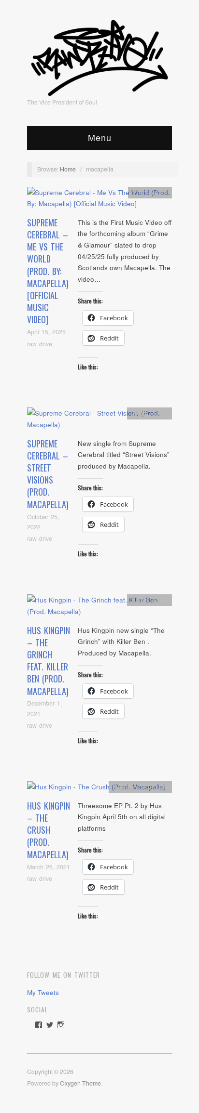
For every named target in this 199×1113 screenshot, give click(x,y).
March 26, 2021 (48, 867)
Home (68, 169)
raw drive (39, 344)
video (160, 192)
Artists (141, 192)
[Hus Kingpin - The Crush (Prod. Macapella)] (96, 789)
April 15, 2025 (46, 331)
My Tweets (43, 992)
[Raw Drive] (99, 54)
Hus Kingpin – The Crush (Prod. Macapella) (48, 830)
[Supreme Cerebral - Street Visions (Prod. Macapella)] (99, 421)
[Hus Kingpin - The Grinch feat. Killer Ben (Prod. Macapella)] (99, 608)
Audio (159, 413)
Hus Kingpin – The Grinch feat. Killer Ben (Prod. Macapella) (48, 660)
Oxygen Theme (80, 1083)
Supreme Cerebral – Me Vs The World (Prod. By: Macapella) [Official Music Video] (48, 271)
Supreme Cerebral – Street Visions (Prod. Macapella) (48, 474)
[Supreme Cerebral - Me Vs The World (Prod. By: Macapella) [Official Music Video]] (99, 200)
